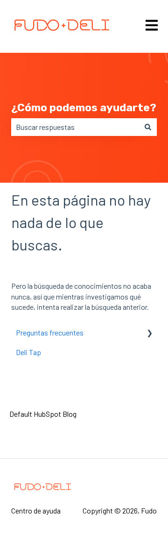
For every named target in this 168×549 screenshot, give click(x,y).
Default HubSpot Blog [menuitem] (43, 413)
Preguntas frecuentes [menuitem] (50, 332)
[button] (149, 333)
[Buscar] (148, 127)
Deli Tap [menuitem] (28, 352)
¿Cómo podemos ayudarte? (83, 107)
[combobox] (75, 127)
